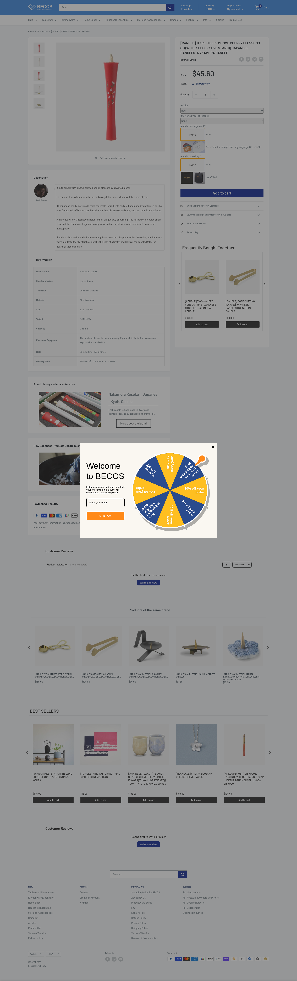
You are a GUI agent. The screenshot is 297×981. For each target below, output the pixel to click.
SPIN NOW (105, 515)
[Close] (213, 447)
